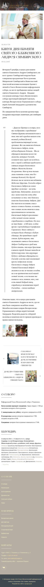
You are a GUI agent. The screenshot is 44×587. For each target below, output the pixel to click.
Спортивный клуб (7, 530)
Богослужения (5, 491)
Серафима (19, 461)
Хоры (3, 503)
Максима (21, 448)
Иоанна (14, 459)
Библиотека (5, 533)
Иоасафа (20, 459)
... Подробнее (5, 464)
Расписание (5, 488)
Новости (6, 44)
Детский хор (5, 522)
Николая (39, 461)
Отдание (4, 446)
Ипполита (16, 457)
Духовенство (5, 495)
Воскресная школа (7, 518)
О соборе (4, 484)
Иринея (23, 457)
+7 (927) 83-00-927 (12, 555)
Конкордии (38, 457)
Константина (29, 459)
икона (26, 448)
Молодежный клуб (7, 526)
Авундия (28, 457)
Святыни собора (6, 499)
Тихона (11, 455)
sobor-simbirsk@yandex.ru (14, 558)
